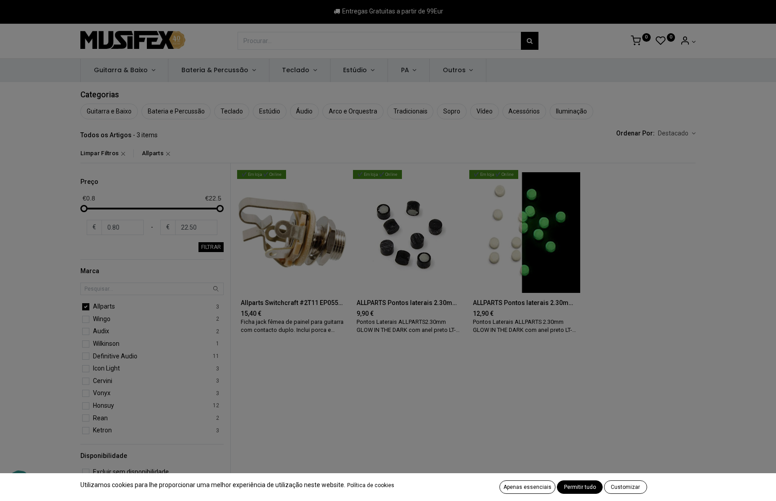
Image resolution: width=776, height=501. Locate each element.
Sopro (451, 111)
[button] (677, 133)
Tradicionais (410, 111)
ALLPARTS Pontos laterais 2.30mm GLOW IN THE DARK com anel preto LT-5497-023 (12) (408, 302)
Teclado (231, 111)
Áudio (304, 111)
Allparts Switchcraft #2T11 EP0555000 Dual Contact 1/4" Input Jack (292, 302)
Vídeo (484, 111)
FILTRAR (211, 247)
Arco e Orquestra (353, 111)
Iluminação (571, 111)
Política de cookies (370, 485)
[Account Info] (688, 41)
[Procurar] (529, 41)
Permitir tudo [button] (580, 487)
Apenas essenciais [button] (527, 487)
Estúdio (269, 111)
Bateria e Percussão (176, 111)
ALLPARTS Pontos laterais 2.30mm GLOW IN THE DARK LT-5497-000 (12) (525, 302)
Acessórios (524, 111)
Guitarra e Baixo (109, 111)
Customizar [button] (625, 487)
